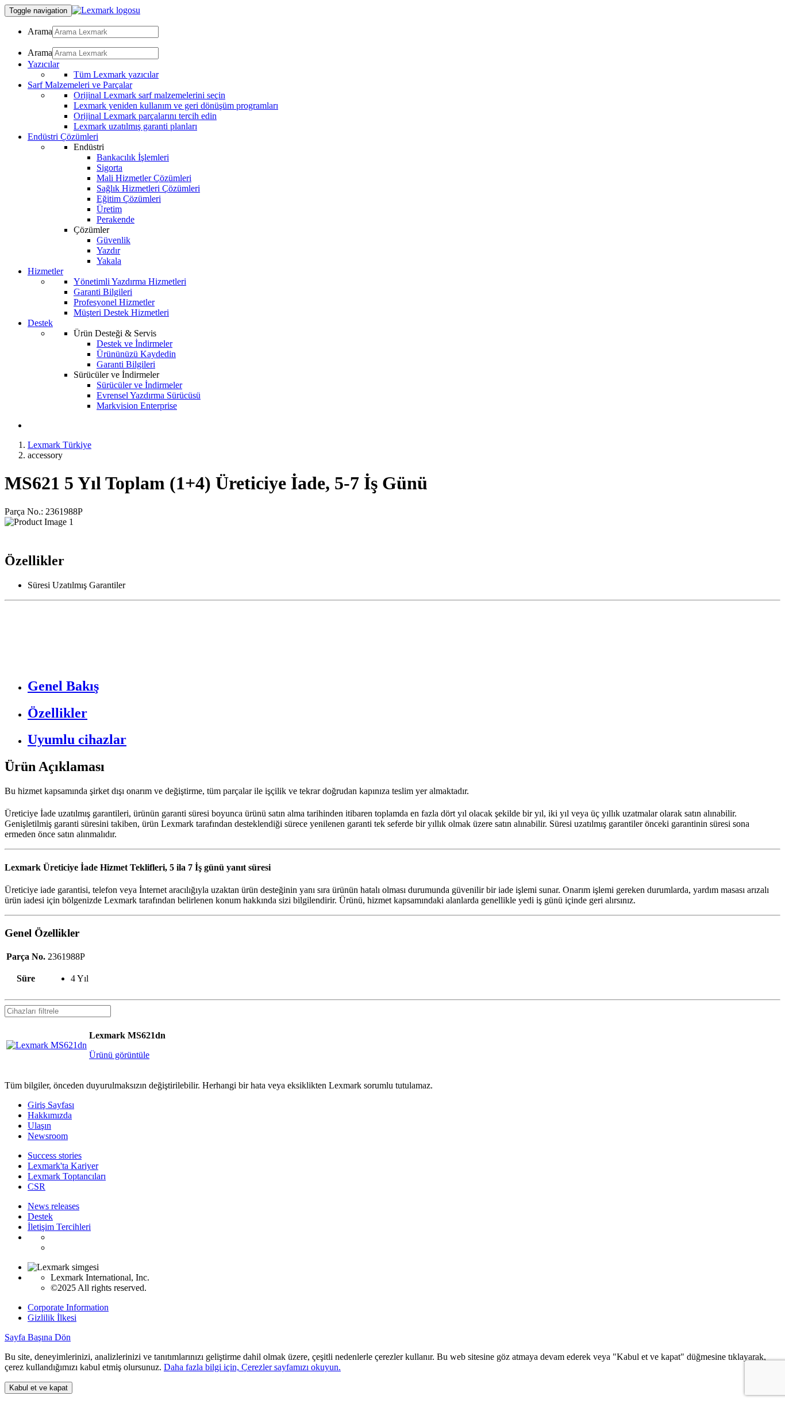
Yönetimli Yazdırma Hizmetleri (130, 281)
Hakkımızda (50, 1115)
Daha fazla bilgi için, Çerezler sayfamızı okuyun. (252, 1367)
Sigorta (109, 167)
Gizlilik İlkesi (52, 1317)
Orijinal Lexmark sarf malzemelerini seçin (149, 95)
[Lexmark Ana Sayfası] (106, 10)
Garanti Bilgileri (103, 292)
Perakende (115, 219)
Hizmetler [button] (45, 271)
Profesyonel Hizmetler (114, 302)
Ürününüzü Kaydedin (136, 354)
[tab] (404, 686)
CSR (36, 1186)
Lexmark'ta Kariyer (63, 1166)
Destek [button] (40, 323)
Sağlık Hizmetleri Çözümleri (148, 188)
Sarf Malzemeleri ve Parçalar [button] (80, 85)
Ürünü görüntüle (119, 1055)
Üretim (109, 209)
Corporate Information (68, 1307)
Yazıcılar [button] (43, 64)
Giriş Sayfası (51, 1105)
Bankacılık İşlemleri (133, 157)
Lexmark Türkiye (59, 445)
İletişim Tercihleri (59, 1227)
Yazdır (108, 250)
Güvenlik (113, 240)
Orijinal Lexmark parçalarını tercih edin (145, 116)
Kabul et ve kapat (38, 1387)
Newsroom (48, 1136)
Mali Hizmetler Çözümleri (144, 178)
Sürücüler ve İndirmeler (139, 385)
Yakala (109, 261)
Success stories (55, 1155)
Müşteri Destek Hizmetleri (121, 312)
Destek (40, 1216)
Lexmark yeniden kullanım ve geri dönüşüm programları (176, 105)
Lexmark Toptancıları (67, 1176)
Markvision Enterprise (137, 406)
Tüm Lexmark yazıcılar (116, 74)
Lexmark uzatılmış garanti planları (135, 126)
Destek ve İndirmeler (134, 343)
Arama (40, 31)
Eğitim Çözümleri (129, 199)
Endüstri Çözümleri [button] (63, 136)
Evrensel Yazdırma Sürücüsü (149, 395)
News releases (53, 1206)
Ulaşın (39, 1125)
